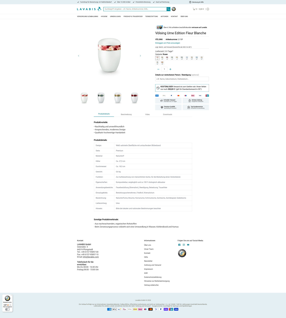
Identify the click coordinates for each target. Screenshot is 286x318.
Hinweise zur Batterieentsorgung (157, 281)
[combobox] (135, 9)
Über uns (147, 245)
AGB (146, 273)
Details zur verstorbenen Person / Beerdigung (177, 75)
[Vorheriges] (78, 55)
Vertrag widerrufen (151, 285)
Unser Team (149, 249)
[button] (179, 245)
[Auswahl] (170, 69)
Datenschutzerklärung (152, 277)
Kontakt (147, 253)
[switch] (7, 309)
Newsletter (148, 261)
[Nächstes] (140, 55)
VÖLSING (159, 39)
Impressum (148, 269)
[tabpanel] (143, 174)
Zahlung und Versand (152, 265)
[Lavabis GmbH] (89, 9)
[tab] (104, 114)
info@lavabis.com (91, 257)
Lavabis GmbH (140, 300)
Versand (170, 47)
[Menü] (11, 295)
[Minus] (158, 69)
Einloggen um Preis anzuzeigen (167, 43)
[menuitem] (198, 9)
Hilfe (146, 257)
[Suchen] (168, 9)
